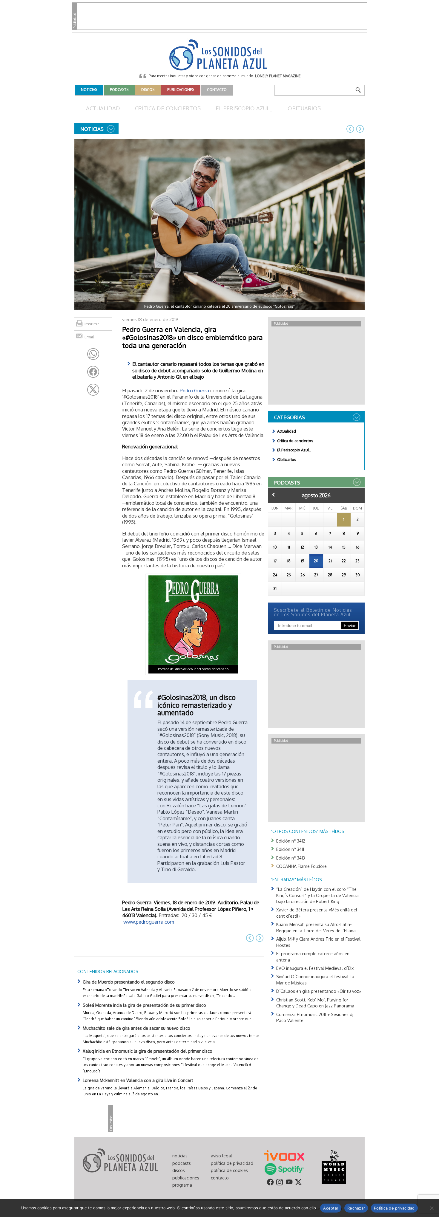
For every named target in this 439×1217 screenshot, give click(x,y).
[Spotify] (284, 1168)
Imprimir (92, 323)
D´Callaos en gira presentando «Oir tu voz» (318, 991)
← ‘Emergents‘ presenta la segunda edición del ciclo (350, 129)
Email (89, 337)
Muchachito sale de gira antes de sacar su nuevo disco (136, 1028)
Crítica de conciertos (168, 108)
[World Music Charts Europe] (334, 1167)
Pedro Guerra (194, 390)
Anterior (273, 495)
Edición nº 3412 (290, 840)
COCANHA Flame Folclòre (301, 866)
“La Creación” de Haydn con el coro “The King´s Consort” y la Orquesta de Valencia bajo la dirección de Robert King (317, 895)
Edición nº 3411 (290, 849)
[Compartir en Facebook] (93, 372)
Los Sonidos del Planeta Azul (219, 55)
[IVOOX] (284, 1155)
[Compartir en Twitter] (93, 390)
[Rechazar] (432, 1208)
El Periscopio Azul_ (244, 108)
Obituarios (304, 108)
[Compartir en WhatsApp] (93, 354)
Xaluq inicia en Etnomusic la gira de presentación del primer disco (147, 1051)
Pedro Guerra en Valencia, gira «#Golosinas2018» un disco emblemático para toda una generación (192, 337)
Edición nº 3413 (290, 857)
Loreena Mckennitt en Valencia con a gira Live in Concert (138, 1080)
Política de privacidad (394, 1208)
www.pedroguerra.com (148, 922)
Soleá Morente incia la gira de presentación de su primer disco (144, 1005)
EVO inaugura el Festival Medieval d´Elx (315, 968)
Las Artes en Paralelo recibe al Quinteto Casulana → (360, 129)
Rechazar (356, 1208)
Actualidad (103, 108)
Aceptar (330, 1208)
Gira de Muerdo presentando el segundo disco (129, 981)
